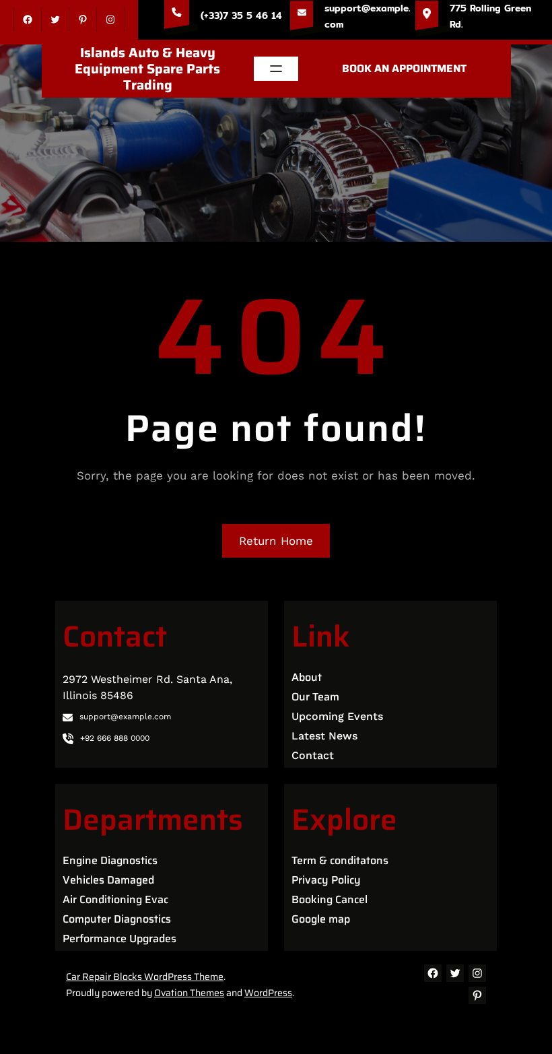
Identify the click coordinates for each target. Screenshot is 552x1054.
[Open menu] (276, 68)
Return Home (276, 541)
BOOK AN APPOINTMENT (404, 68)
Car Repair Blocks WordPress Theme (144, 976)
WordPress (268, 992)
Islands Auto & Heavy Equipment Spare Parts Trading (147, 69)
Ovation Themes (189, 992)
